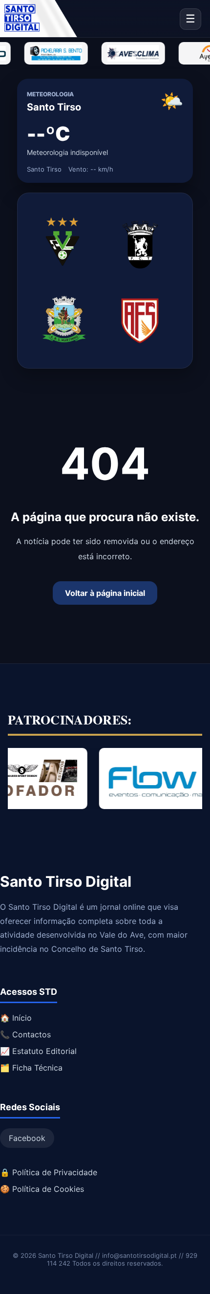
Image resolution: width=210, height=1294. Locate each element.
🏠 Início (16, 1018)
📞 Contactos (25, 1034)
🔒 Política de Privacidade (48, 1172)
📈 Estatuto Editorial (38, 1051)
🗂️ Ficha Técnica (31, 1068)
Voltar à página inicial (105, 593)
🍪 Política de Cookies (42, 1189)
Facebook (27, 1138)
